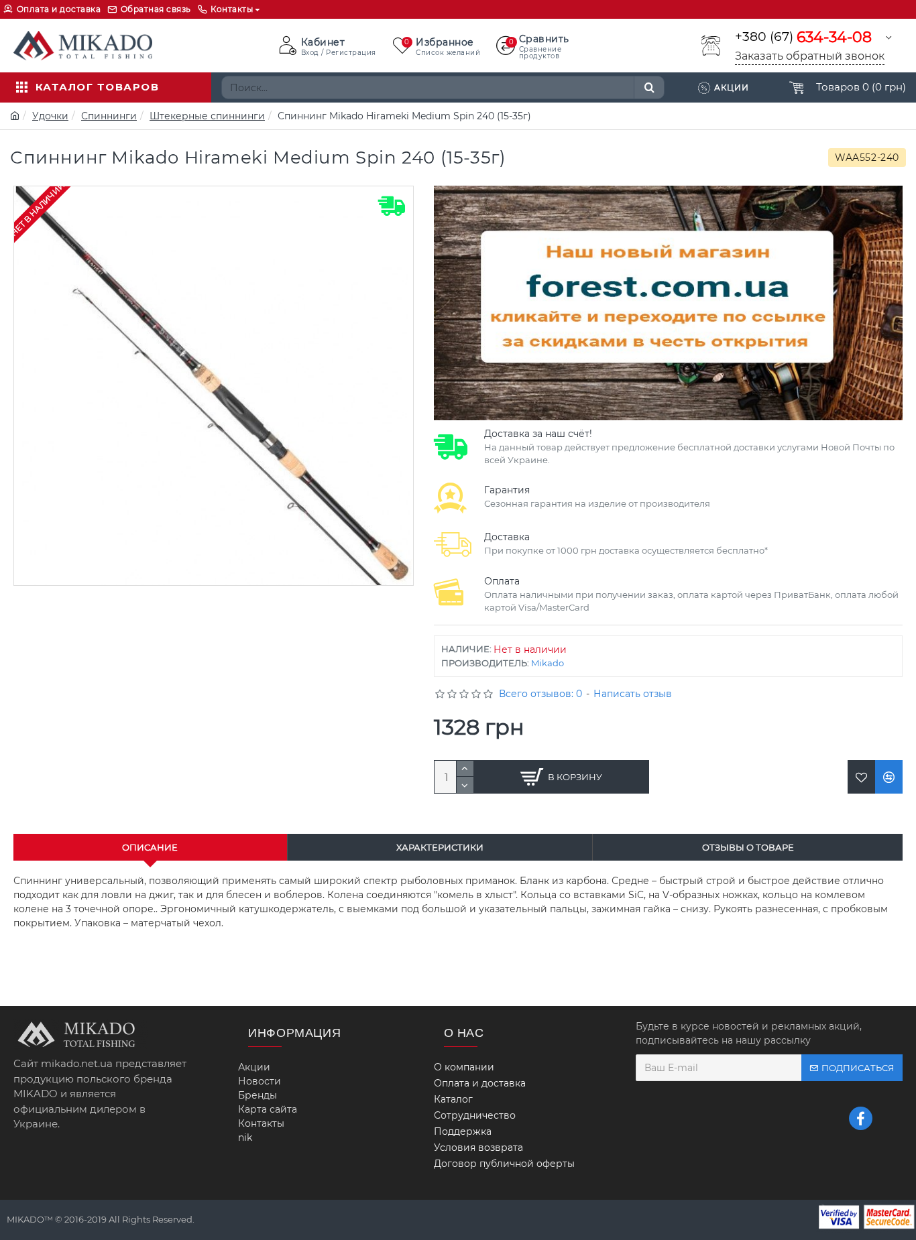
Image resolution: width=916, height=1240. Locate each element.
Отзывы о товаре (748, 847)
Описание (150, 847)
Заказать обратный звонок (809, 56)
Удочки (50, 116)
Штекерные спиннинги (207, 116)
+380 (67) (803, 37)
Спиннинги (109, 116)
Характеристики (439, 847)
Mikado (547, 663)
